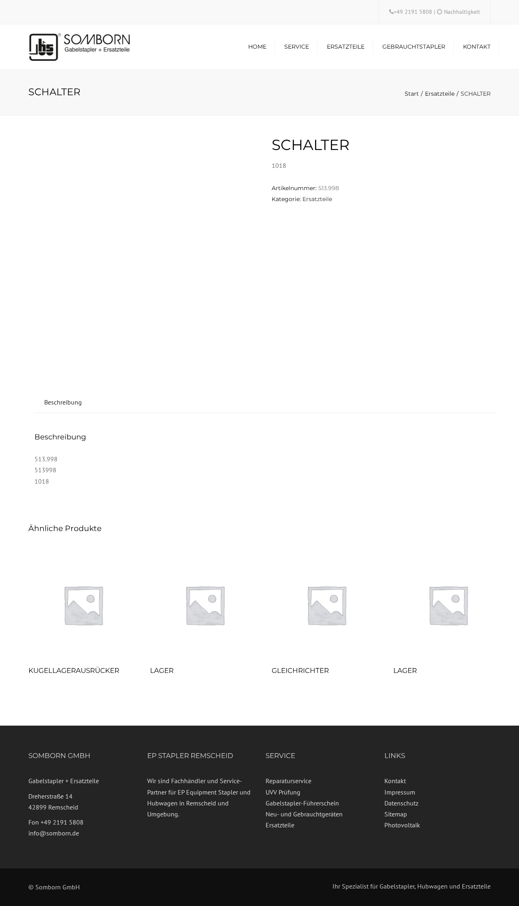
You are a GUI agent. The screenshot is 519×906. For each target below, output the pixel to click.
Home (257, 46)
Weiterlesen (83, 605)
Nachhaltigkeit (462, 11)
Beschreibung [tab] (63, 402)
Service (296, 46)
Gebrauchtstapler (413, 46)
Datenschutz (401, 803)
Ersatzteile (346, 46)
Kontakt (477, 46)
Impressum (399, 792)
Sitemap (395, 814)
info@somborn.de (53, 833)
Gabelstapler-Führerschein (302, 803)
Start (412, 93)
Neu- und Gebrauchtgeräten (304, 814)
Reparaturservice (288, 781)
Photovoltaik (402, 825)
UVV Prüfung (283, 792)
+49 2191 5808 (414, 11)
